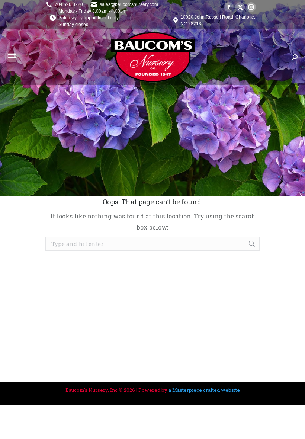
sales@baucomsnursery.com (129, 4)
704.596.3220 (69, 4)
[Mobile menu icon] (11, 57)
